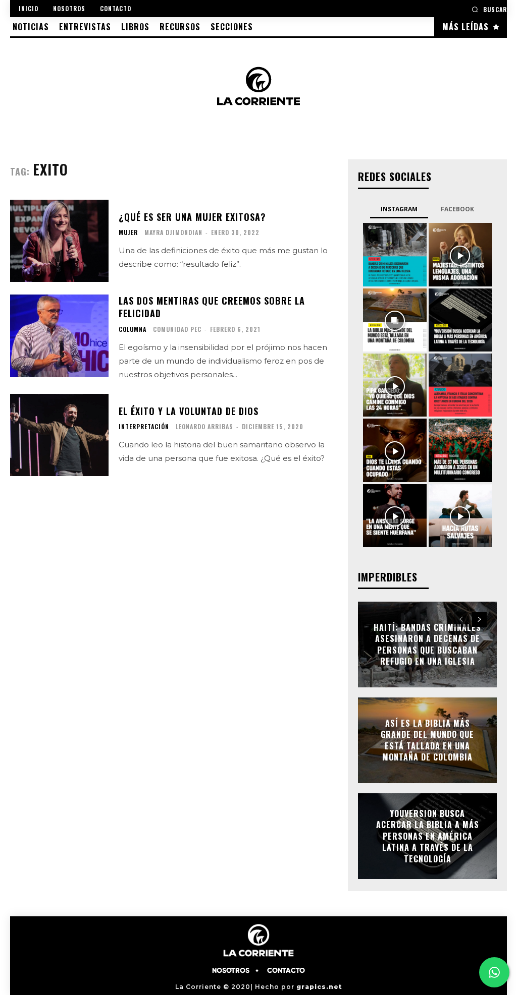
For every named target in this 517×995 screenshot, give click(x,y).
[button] (489, 9)
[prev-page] (461, 619)
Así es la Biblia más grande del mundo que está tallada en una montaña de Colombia (427, 740)
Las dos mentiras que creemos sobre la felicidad (212, 307)
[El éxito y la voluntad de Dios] (59, 435)
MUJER (128, 232)
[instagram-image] (394, 254)
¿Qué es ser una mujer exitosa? (192, 216)
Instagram (399, 209)
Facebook (457, 209)
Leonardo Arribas (204, 426)
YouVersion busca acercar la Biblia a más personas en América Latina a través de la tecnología (427, 836)
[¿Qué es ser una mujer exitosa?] (59, 241)
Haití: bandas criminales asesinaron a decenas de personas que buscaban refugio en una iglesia (427, 644)
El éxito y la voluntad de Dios (188, 411)
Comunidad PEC (177, 329)
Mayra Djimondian (173, 232)
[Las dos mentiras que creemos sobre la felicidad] (59, 336)
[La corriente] (258, 85)
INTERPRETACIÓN (144, 427)
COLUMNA (132, 329)
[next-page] (479, 619)
